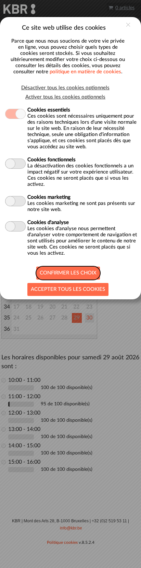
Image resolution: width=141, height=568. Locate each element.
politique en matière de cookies (85, 71)
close (128, 24)
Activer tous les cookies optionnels (65, 97)
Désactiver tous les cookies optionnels (65, 87)
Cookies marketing (48, 197)
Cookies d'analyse (48, 222)
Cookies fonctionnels (51, 159)
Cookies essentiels (48, 110)
